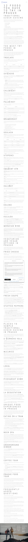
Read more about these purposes (21, 277)
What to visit (18, 528)
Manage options (20, 279)
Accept (8, 279)
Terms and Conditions (23, 531)
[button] (26, 2)
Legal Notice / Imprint (24, 528)
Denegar (14, 279)
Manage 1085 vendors (6, 277)
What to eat (18, 529)
